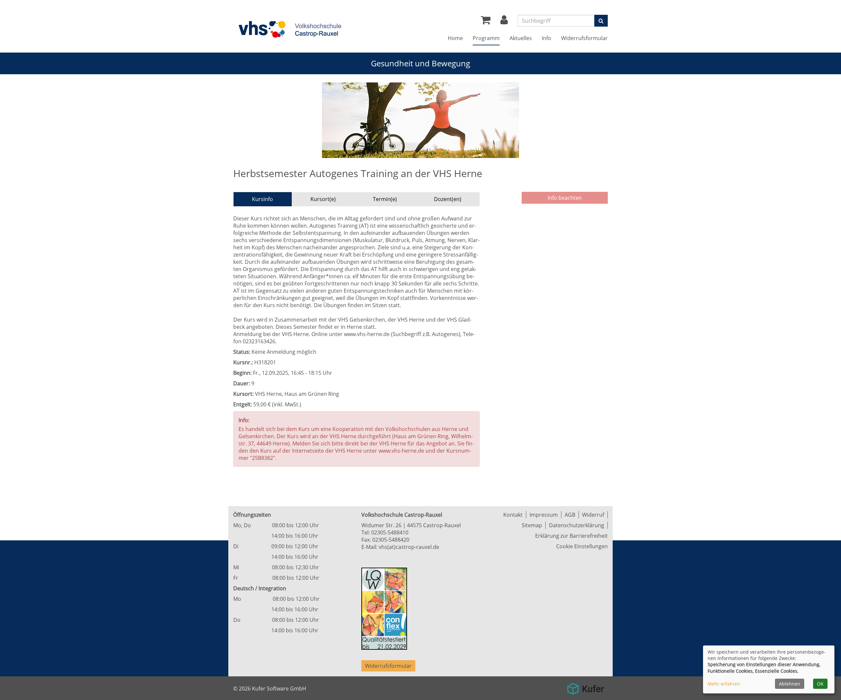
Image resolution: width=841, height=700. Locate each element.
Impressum (544, 514)
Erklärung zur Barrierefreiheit (571, 535)
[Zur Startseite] (289, 29)
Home (455, 38)
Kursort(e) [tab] (323, 199)
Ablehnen (789, 684)
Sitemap (532, 525)
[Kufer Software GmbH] (585, 686)
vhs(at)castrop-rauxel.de (409, 547)
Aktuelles (521, 38)
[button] (504, 21)
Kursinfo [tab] (262, 199)
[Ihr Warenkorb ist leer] (485, 21)
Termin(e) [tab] (385, 199)
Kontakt (513, 514)
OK (820, 684)
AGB (570, 514)
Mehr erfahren (724, 684)
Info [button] (546, 38)
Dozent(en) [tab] (447, 199)
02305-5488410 (389, 532)
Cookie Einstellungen (582, 546)
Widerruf (593, 514)
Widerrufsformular (584, 38)
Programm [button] (486, 38)
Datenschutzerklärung (576, 525)
